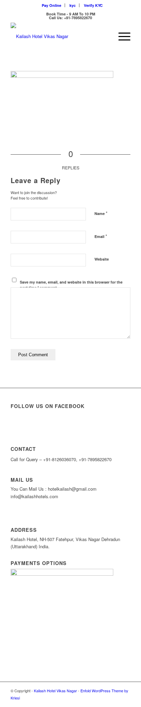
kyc (72, 5)
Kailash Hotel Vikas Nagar (55, 690)
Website (101, 259)
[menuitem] (51, 5)
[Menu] (121, 36)
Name (100, 213)
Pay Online (51, 5)
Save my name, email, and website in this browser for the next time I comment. (71, 284)
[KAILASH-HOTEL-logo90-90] (58, 36)
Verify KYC (93, 5)
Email (100, 236)
